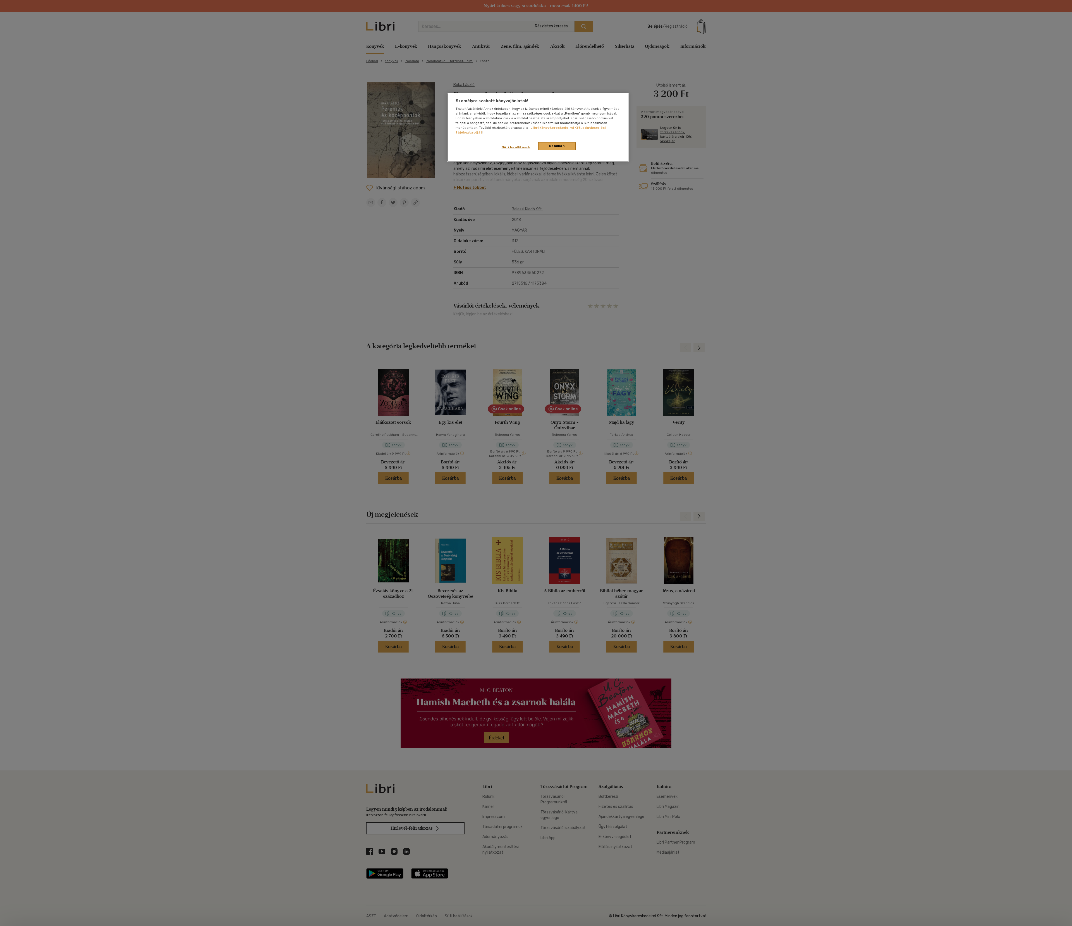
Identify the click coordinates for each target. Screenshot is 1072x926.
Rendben (557, 146)
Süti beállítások (516, 147)
